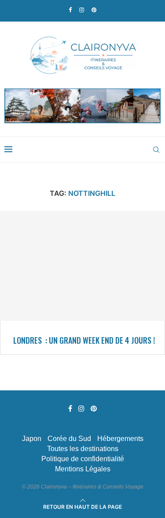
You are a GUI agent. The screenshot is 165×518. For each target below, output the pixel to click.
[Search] (156, 149)
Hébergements (120, 438)
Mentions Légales (82, 469)
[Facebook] (70, 10)
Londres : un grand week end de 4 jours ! (84, 340)
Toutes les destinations (82, 448)
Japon (31, 438)
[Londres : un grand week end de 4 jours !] (82, 266)
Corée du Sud (69, 438)
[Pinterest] (94, 10)
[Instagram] (81, 10)
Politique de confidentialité (82, 459)
